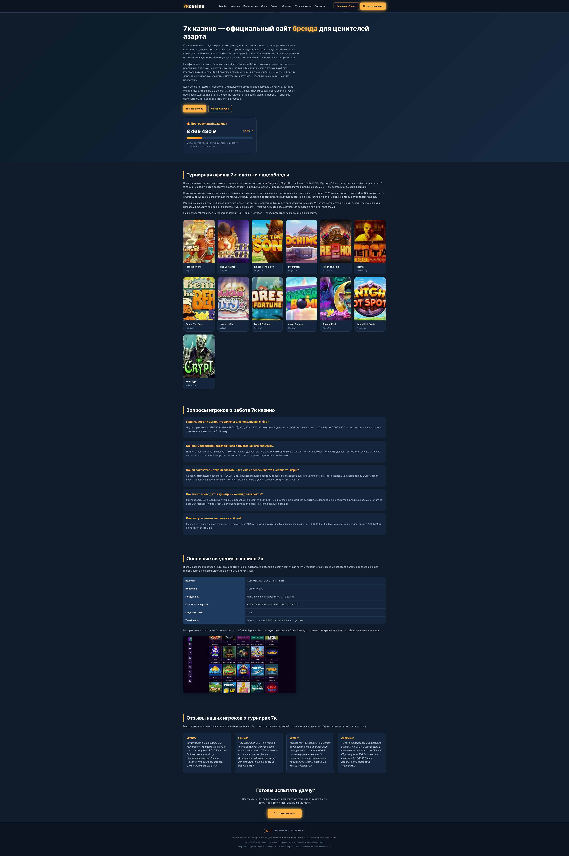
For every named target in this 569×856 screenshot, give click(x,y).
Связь (264, 6)
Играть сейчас (194, 108)
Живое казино (250, 6)
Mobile (223, 6)
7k (194, 6)
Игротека (235, 6)
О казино (287, 6)
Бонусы (275, 6)
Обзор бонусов (220, 108)
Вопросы (320, 6)
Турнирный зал (303, 6)
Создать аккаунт (373, 6)
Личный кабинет (346, 6)
